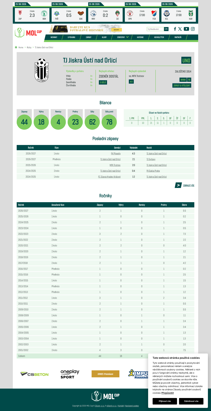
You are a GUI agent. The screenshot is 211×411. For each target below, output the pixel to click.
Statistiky (121, 37)
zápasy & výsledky (181, 85)
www (183, 79)
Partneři (178, 37)
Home (21, 47)
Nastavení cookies (132, 405)
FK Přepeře (115, 153)
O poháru (71, 37)
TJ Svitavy (151, 159)
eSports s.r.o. (112, 405)
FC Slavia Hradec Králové (109, 176)
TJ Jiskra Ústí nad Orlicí (44, 47)
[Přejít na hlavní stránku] (28, 33)
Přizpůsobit (167, 393)
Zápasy (88, 37)
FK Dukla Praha (153, 170)
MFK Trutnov (138, 75)
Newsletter (159, 37)
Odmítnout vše (191, 401)
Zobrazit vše (188, 185)
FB (189, 79)
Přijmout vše (165, 401)
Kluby (104, 37)
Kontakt (121, 405)
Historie (140, 37)
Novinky (54, 37)
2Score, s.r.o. (100, 405)
